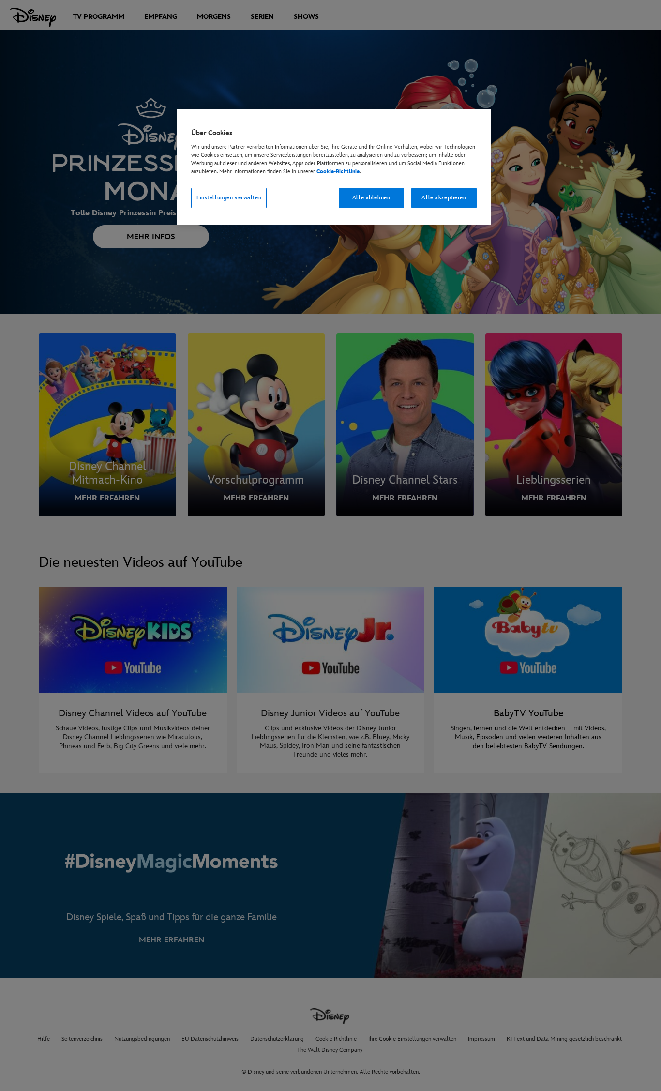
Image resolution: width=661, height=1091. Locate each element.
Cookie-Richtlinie (338, 171)
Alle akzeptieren (443, 198)
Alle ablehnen (371, 198)
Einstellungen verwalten (228, 198)
